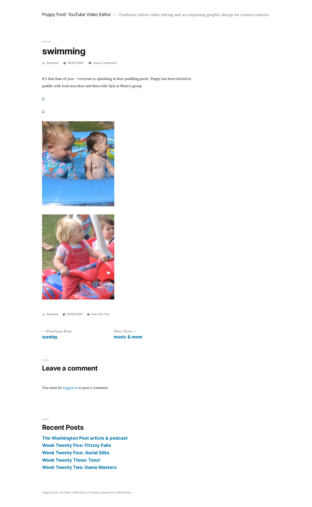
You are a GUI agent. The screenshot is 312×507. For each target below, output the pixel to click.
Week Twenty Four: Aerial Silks (75, 452)
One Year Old (100, 314)
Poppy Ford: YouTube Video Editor (76, 14)
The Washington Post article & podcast (85, 438)
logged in (70, 387)
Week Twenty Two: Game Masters (79, 467)
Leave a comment (105, 63)
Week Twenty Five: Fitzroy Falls (76, 445)
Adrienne (52, 63)
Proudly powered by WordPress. (110, 492)
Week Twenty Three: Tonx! (71, 460)
